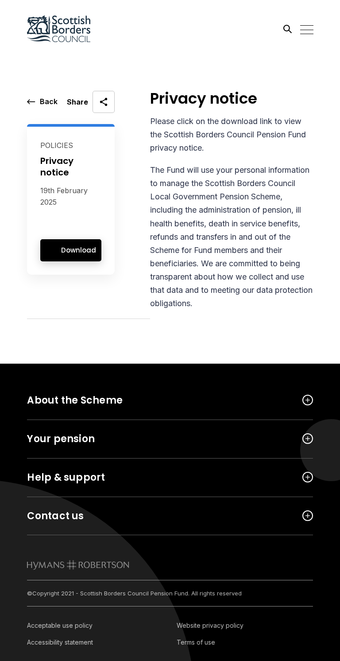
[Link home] (67, 29)
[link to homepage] (78, 565)
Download (78, 250)
